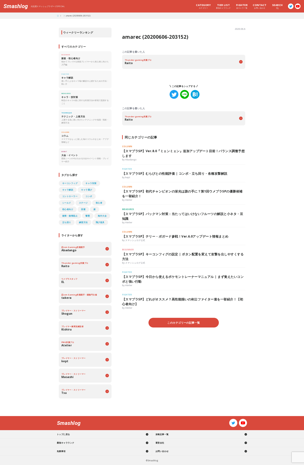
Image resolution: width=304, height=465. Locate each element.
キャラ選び (86, 189)
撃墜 (88, 215)
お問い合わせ (259, 6)
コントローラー (70, 196)
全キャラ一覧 (242, 6)
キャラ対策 (91, 183)
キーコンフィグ (70, 183)
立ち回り (66, 222)
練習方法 (83, 222)
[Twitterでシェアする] (174, 94)
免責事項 (61, 451)
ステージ (83, 202)
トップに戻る (63, 434)
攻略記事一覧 (162, 434)
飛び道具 (100, 222)
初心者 (99, 202)
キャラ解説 (67, 189)
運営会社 (160, 442)
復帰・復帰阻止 (70, 215)
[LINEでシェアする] (184, 94)
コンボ (89, 196)
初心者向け (67, 209)
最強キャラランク (223, 6)
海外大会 (102, 215)
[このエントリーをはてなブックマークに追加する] (195, 94)
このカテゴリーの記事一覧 (183, 322)
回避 (83, 209)
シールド (66, 202)
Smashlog (16, 6)
